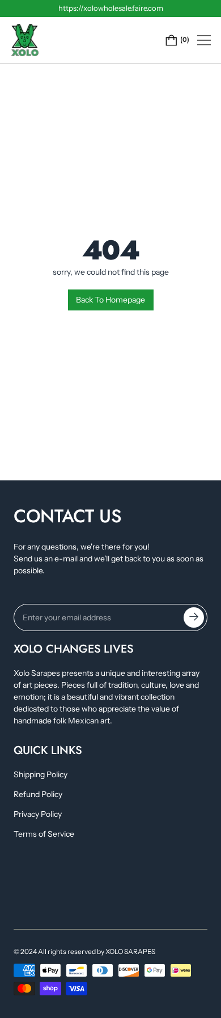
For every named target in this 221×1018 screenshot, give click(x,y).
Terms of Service (44, 834)
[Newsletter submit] (194, 617)
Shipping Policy (40, 774)
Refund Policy (38, 794)
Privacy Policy (38, 814)
